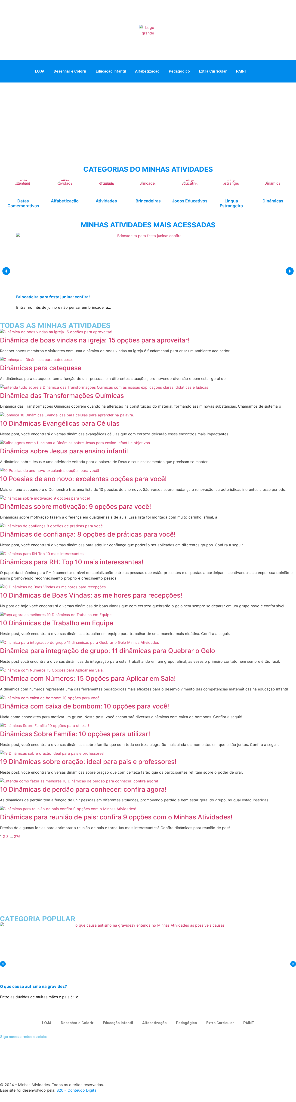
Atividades (106, 200)
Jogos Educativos (189, 200)
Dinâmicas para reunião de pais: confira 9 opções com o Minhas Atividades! (116, 817)
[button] (261, 71)
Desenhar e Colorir (70, 71)
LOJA (39, 71)
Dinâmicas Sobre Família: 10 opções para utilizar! (75, 734)
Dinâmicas (272, 200)
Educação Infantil (111, 71)
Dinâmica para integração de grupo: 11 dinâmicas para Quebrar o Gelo (107, 651)
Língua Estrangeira (231, 203)
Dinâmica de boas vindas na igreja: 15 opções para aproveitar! (95, 340)
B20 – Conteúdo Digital (76, 1090)
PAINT (241, 71)
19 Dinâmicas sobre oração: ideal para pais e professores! (88, 762)
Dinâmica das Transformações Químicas (62, 396)
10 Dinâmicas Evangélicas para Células (60, 423)
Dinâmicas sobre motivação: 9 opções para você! (75, 506)
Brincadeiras (148, 200)
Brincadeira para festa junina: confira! (53, 297)
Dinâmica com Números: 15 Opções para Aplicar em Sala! (88, 678)
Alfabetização (147, 71)
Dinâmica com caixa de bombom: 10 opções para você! (84, 706)
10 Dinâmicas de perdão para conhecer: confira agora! (83, 789)
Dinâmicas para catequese (40, 368)
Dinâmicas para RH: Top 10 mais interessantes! (71, 562)
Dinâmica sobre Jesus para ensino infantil (64, 451)
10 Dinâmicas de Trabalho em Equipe (56, 623)
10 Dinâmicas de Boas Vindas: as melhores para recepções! (91, 595)
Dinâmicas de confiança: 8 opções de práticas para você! (88, 534)
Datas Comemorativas (23, 203)
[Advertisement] (148, 117)
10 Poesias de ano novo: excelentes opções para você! (83, 479)
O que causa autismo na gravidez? (33, 986)
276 (17, 836)
